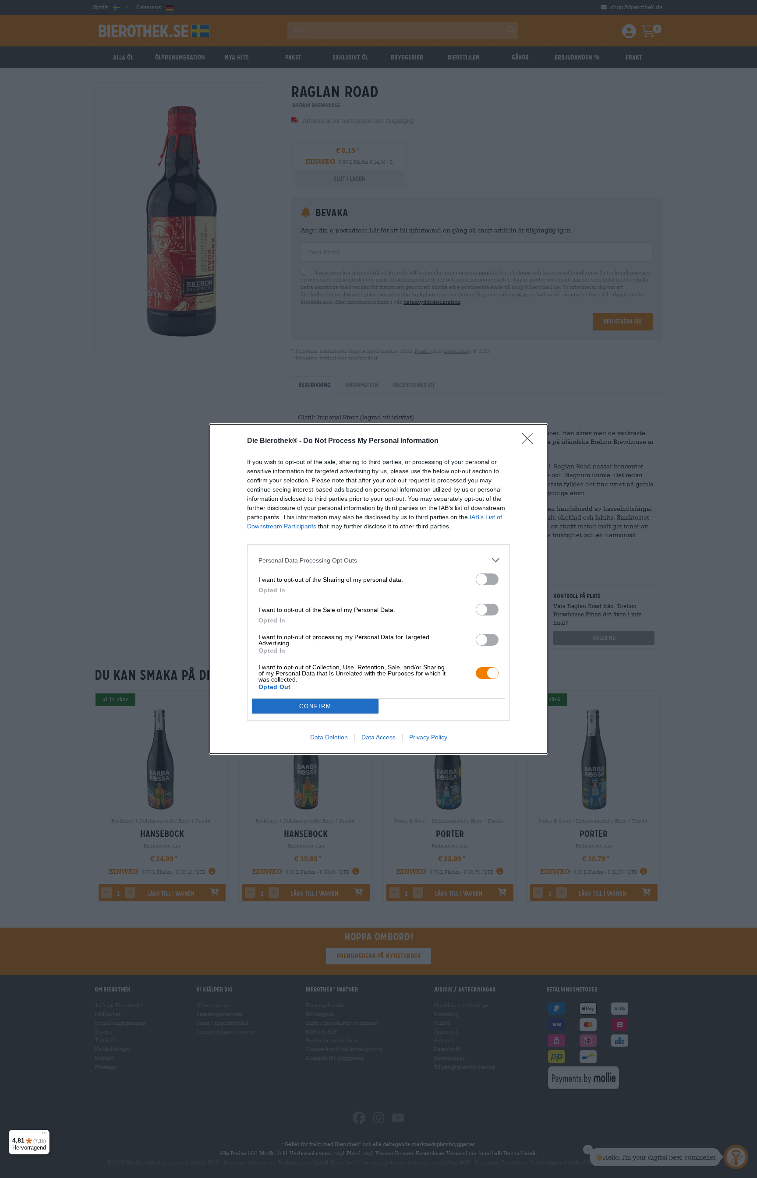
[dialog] (378, 589)
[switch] (487, 579)
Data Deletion (329, 737)
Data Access (378, 737)
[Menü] (44, 1135)
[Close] (530, 441)
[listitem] (378, 560)
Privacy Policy (428, 737)
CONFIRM (315, 706)
